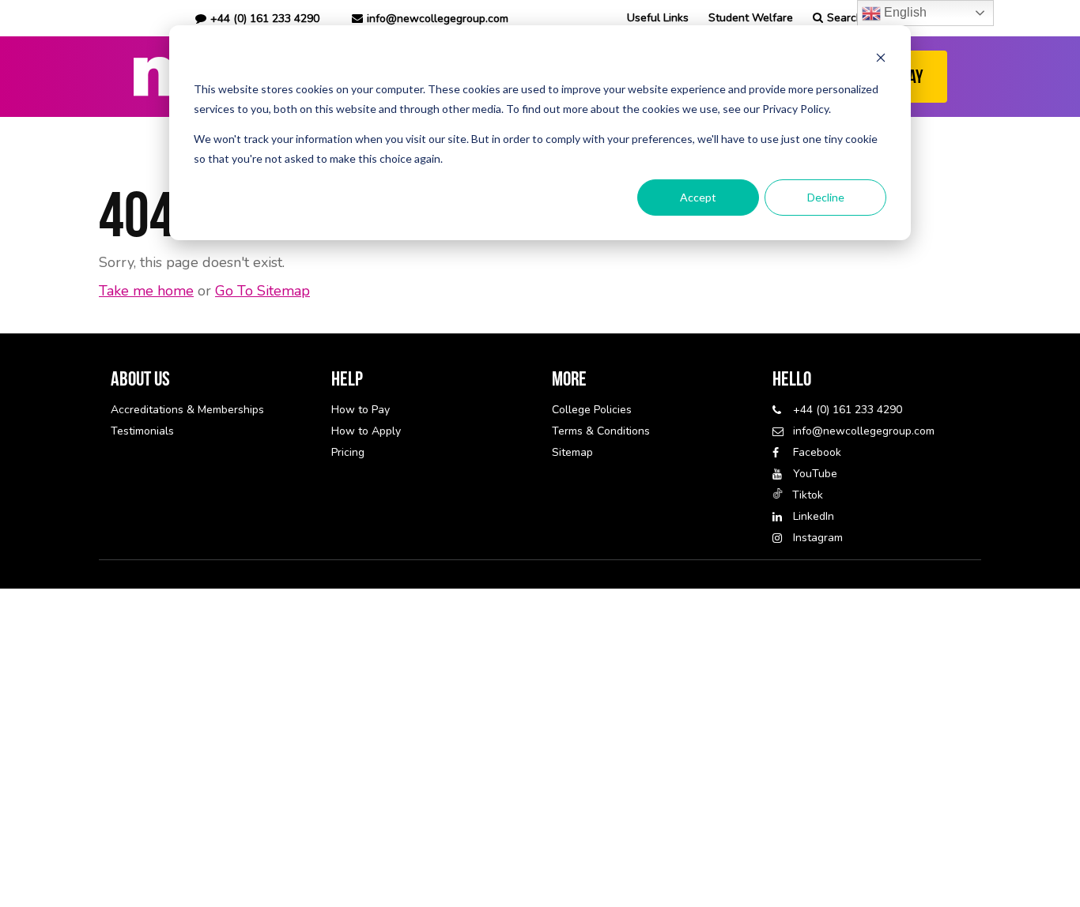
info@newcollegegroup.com (437, 18)
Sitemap (572, 452)
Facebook (817, 452)
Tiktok (807, 494)
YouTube (815, 473)
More (569, 378)
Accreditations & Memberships (187, 409)
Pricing (347, 452)
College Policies (592, 409)
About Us (140, 378)
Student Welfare (750, 17)
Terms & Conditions (601, 430)
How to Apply (366, 430)
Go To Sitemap (262, 290)
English (904, 12)
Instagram (818, 537)
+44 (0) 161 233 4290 (847, 409)
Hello (791, 378)
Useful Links (658, 17)
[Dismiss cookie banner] (880, 60)
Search (845, 17)
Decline (825, 197)
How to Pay (360, 409)
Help (347, 378)
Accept (698, 197)
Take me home (146, 290)
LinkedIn (813, 516)
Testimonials (142, 430)
